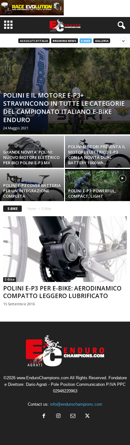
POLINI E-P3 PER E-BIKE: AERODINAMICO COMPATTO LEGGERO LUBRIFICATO (62, 292)
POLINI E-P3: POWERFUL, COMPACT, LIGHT (92, 193)
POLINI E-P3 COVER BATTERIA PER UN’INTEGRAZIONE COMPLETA (32, 191)
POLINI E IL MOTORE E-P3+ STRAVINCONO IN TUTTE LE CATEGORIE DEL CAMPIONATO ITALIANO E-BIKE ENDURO (64, 107)
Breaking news (64, 41)
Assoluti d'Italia (34, 41)
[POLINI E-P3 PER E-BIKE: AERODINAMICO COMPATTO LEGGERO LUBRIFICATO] (65, 249)
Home (31, 208)
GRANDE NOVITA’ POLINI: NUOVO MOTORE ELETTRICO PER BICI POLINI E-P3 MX (31, 157)
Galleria (102, 41)
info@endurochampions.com (76, 404)
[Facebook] (44, 416)
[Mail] (73, 416)
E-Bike (85, 41)
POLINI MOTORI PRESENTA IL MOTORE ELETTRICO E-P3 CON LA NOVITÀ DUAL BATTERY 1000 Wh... (97, 155)
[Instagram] (58, 416)
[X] (86, 416)
